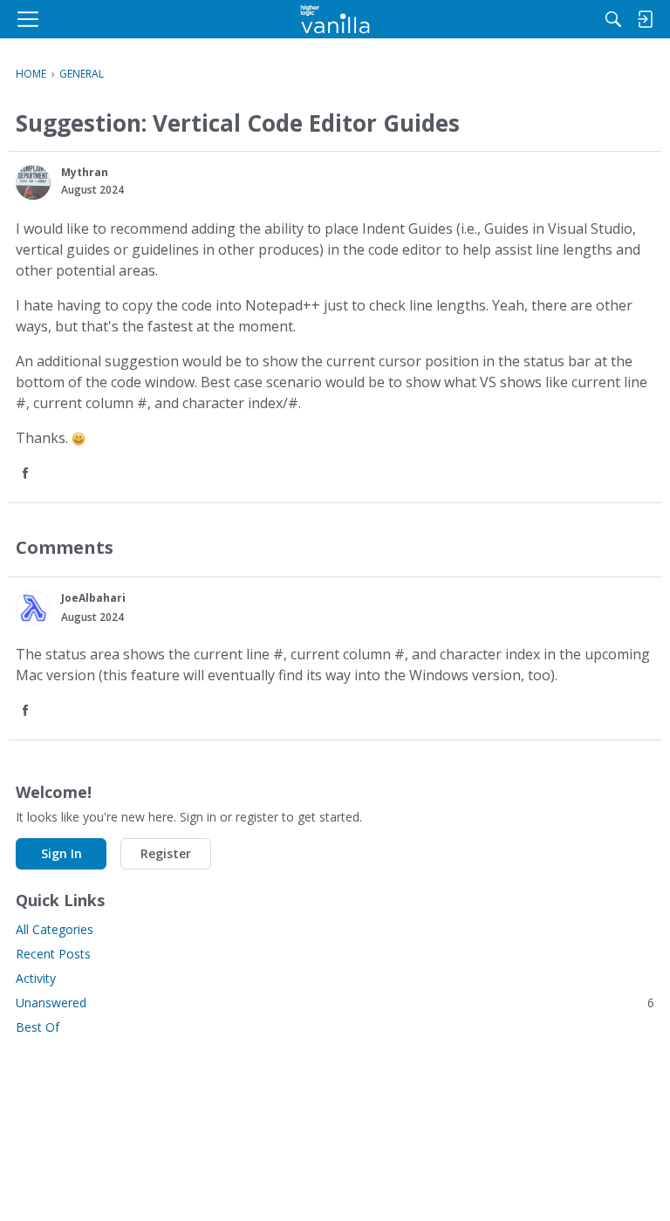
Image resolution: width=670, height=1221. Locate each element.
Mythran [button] (84, 172)
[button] (33, 182)
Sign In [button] (61, 853)
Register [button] (165, 853)
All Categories (54, 929)
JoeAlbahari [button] (93, 597)
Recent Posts (53, 953)
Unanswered (335, 1002)
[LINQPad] (335, 19)
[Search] (613, 19)
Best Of (37, 1027)
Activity (36, 978)
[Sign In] (644, 19)
